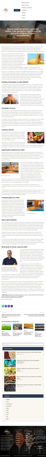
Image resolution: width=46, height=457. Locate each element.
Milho (23, 26)
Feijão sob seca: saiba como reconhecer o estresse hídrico (29, 384)
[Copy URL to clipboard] (11, 306)
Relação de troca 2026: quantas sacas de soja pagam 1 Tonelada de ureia (28, 361)
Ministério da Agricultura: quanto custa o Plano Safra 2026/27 (28, 369)
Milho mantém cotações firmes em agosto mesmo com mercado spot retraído (6, 335)
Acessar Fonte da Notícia (7, 299)
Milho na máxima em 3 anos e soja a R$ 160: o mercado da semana (29, 377)
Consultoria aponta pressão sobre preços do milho (28, 333)
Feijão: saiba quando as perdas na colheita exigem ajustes (29, 352)
